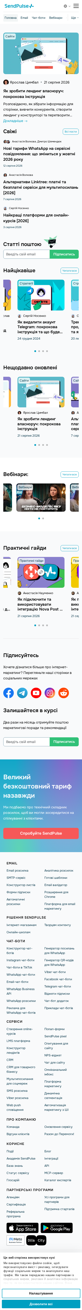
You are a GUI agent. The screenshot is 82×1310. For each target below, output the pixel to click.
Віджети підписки (57, 994)
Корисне (15, 1144)
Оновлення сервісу (58, 1127)
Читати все (70, 270)
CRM (10, 1060)
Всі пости (71, 131)
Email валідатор (55, 885)
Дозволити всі (41, 1304)
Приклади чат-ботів (58, 1008)
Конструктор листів (21, 885)
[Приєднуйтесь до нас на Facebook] (8, 693)
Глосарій (13, 1180)
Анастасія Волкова (24, 141)
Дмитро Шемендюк (49, 141)
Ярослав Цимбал (24, 82)
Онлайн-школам (18, 932)
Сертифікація (16, 1204)
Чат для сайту (54, 1062)
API (46, 1166)
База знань (15, 1166)
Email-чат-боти (17, 982)
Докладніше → (15, 121)
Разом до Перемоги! (59, 1134)
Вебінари (55, 18)
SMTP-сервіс (16, 878)
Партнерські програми (30, 1190)
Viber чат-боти (55, 972)
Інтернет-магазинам (22, 925)
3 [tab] (43, 351)
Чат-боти (38, 18)
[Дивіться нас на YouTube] (36, 693)
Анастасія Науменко (38, 593)
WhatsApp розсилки (21, 1001)
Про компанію (21, 1119)
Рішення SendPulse (26, 917)
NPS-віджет (53, 1055)
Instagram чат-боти (20, 960)
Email (24, 18)
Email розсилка (17, 870)
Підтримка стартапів (59, 1209)
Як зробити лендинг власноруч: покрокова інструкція (39, 424)
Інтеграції (51, 1158)
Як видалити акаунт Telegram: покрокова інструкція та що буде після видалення (38, 329)
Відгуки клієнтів (18, 1134)
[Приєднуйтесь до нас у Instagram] (50, 693)
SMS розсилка (17, 1091)
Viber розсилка (17, 1098)
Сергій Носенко (19, 208)
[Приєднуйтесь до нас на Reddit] (63, 693)
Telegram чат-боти (57, 986)
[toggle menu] (76, 6)
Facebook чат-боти (58, 979)
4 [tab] (47, 351)
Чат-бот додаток (56, 1001)
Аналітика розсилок (58, 870)
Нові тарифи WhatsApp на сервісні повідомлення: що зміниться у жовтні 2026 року (39, 154)
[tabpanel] (41, 310)
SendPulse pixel (55, 1036)
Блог (47, 1151)
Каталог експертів (57, 1180)
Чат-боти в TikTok (19, 967)
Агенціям (13, 1197)
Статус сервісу (18, 1173)
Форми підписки (18, 892)
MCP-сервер (53, 1173)
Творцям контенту (57, 925)
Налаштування (41, 1293)
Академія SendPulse (21, 1158)
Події (10, 1151)
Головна (11, 18)
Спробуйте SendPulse (41, 833)
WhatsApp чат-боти (21, 975)
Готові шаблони (55, 878)
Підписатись (64, 254)
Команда (13, 1127)
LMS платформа (18, 1041)
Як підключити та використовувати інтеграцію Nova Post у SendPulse (39, 607)
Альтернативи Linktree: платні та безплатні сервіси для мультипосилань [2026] (40, 187)
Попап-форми (54, 1029)
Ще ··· (75, 18)
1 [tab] (35, 351)
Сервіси (15, 1021)
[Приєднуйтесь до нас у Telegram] (22, 693)
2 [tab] (39, 351)
